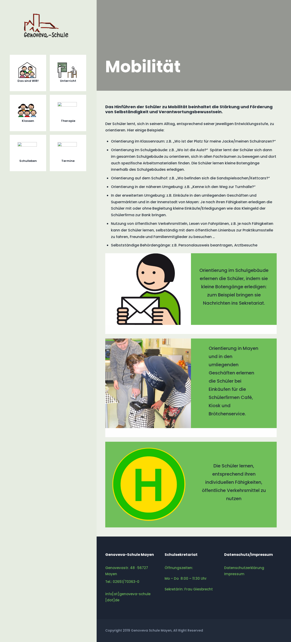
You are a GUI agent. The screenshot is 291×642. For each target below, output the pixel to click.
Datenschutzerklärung (244, 567)
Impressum (234, 574)
